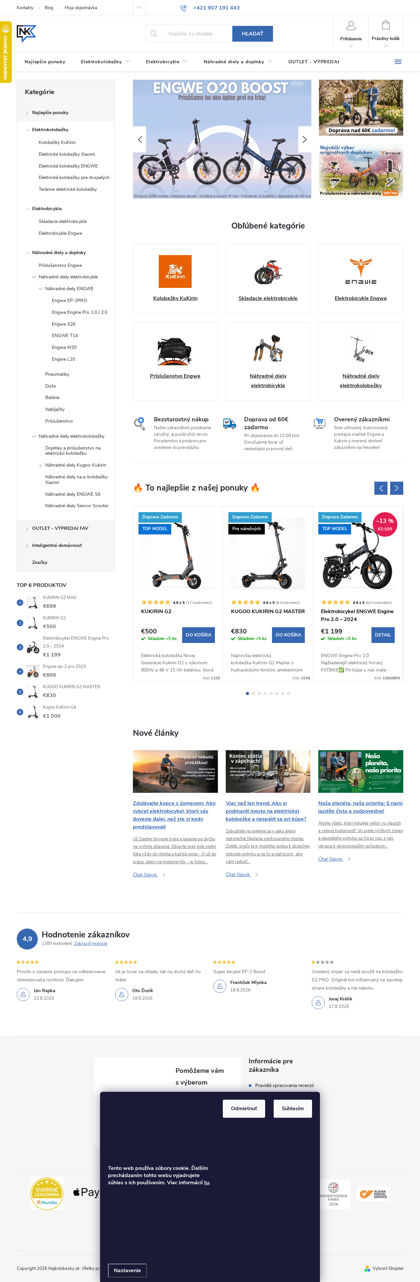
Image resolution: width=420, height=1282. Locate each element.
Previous (381, 488)
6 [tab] (277, 693)
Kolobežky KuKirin (57, 142)
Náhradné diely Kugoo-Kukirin (75, 465)
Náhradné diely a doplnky (59, 253)
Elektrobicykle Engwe (60, 233)
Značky (39, 562)
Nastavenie (127, 1270)
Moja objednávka (81, 8)
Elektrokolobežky (50, 130)
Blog (49, 8)
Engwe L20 (63, 359)
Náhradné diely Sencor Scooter (77, 506)
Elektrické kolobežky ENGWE (68, 166)
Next (396, 488)
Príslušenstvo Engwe (60, 265)
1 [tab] (247, 693)
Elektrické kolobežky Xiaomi (67, 154)
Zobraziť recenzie (90, 944)
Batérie (52, 397)
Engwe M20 (64, 347)
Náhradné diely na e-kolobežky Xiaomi (76, 480)
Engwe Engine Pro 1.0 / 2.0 (79, 312)
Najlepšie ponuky (50, 113)
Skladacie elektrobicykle (63, 221)
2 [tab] (253, 693)
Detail (383, 635)
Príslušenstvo (59, 421)
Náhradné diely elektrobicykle (68, 277)
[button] (139, 139)
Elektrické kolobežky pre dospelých (74, 177)
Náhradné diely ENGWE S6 (72, 494)
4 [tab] (265, 693)
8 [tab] (288, 693)
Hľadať (252, 33)
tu (206, 1182)
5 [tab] (271, 693)
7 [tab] (282, 693)
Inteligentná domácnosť (57, 545)
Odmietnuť (244, 1108)
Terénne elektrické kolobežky (68, 189)
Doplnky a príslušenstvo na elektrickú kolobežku (72, 451)
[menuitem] (45, 62)
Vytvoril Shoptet (388, 1269)
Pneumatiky (57, 374)
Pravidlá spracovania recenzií (284, 1085)
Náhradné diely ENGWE (69, 289)
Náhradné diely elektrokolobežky (71, 436)
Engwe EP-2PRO (69, 300)
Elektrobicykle (47, 209)
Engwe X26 (63, 324)
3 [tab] (259, 693)
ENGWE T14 (65, 335)
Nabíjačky (55, 409)
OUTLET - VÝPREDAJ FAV (60, 528)
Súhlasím (293, 1108)
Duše (50, 386)
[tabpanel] (178, 594)
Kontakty (25, 8)
